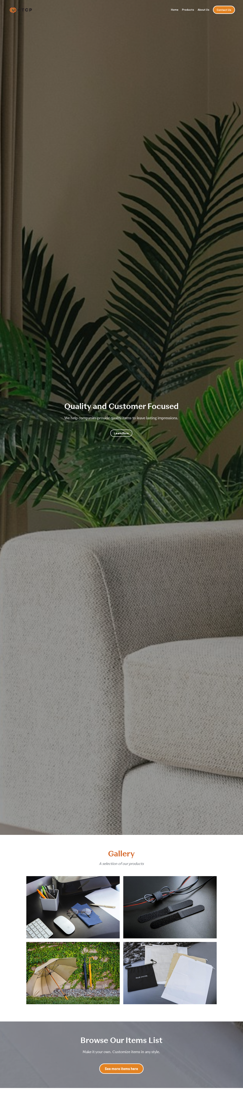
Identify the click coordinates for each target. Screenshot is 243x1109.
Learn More (121, 433)
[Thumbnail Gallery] (73, 907)
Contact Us (224, 9)
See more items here (121, 1068)
